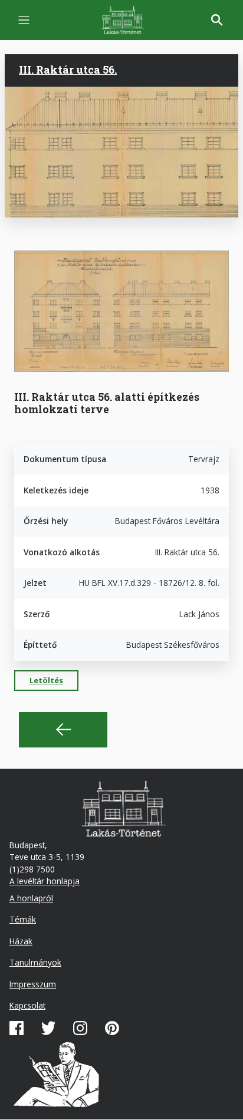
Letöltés (46, 680)
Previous (63, 729)
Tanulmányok (35, 962)
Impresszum (32, 984)
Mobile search (217, 20)
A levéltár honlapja (44, 881)
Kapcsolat (27, 1005)
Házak (20, 941)
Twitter (48, 1028)
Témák (22, 919)
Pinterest (112, 1028)
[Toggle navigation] (23, 20)
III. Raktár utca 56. (68, 69)
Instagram (80, 1028)
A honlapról (31, 898)
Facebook (16, 1028)
